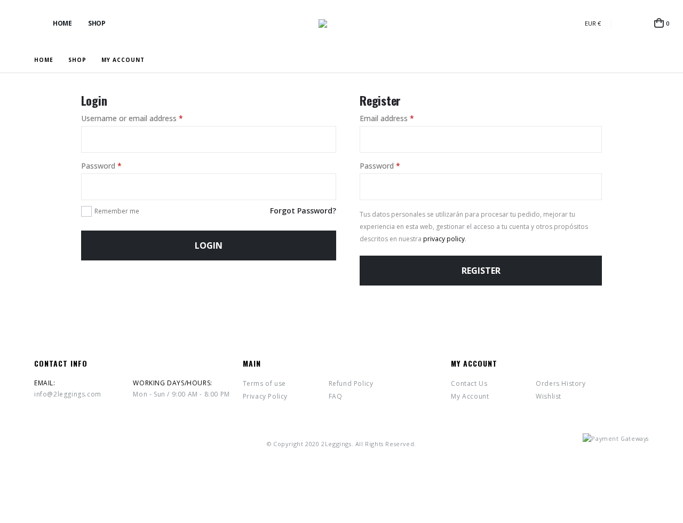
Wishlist (548, 396)
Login (209, 245)
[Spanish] (539, 23)
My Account (470, 396)
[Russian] (574, 23)
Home (62, 23)
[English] (557, 23)
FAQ (336, 396)
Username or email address (132, 118)
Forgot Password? (303, 210)
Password (101, 166)
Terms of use (264, 383)
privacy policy (444, 238)
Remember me (116, 211)
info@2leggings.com (67, 394)
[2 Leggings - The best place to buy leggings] (341, 23)
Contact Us (469, 383)
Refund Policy (351, 383)
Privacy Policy (265, 396)
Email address (387, 118)
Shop (96, 23)
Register (481, 270)
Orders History (560, 383)
